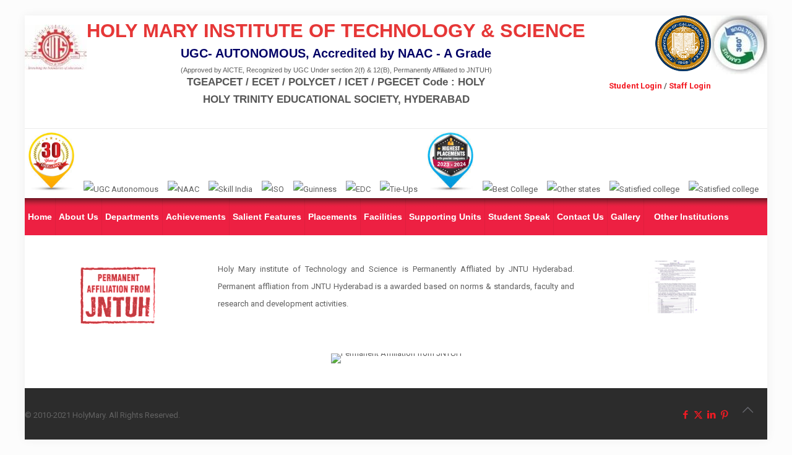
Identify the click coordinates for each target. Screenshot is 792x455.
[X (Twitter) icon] (698, 414)
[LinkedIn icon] (711, 414)
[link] (674, 287)
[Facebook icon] (685, 414)
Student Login (635, 85)
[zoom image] (742, 278)
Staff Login (690, 85)
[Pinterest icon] (724, 414)
